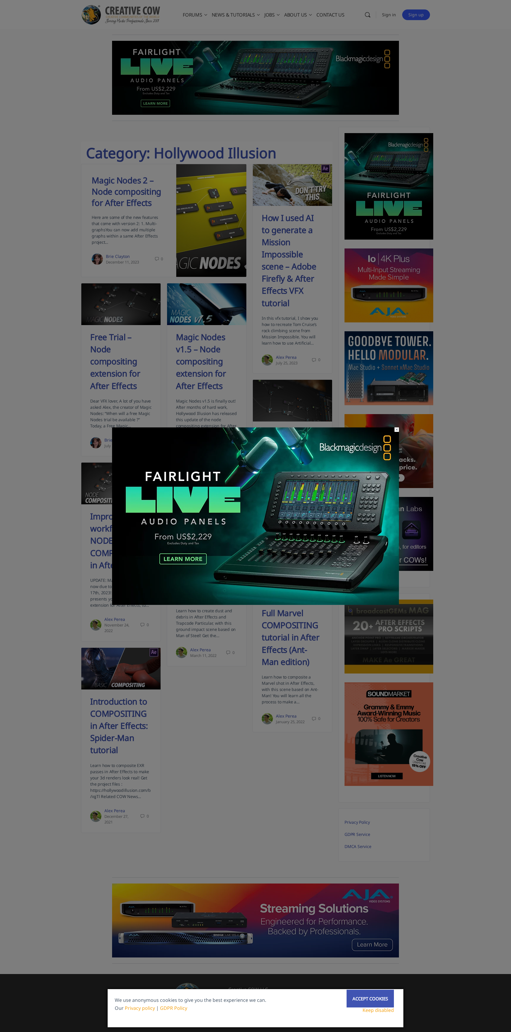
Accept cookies (370, 999)
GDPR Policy (173, 1008)
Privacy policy (140, 1008)
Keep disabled (378, 1010)
